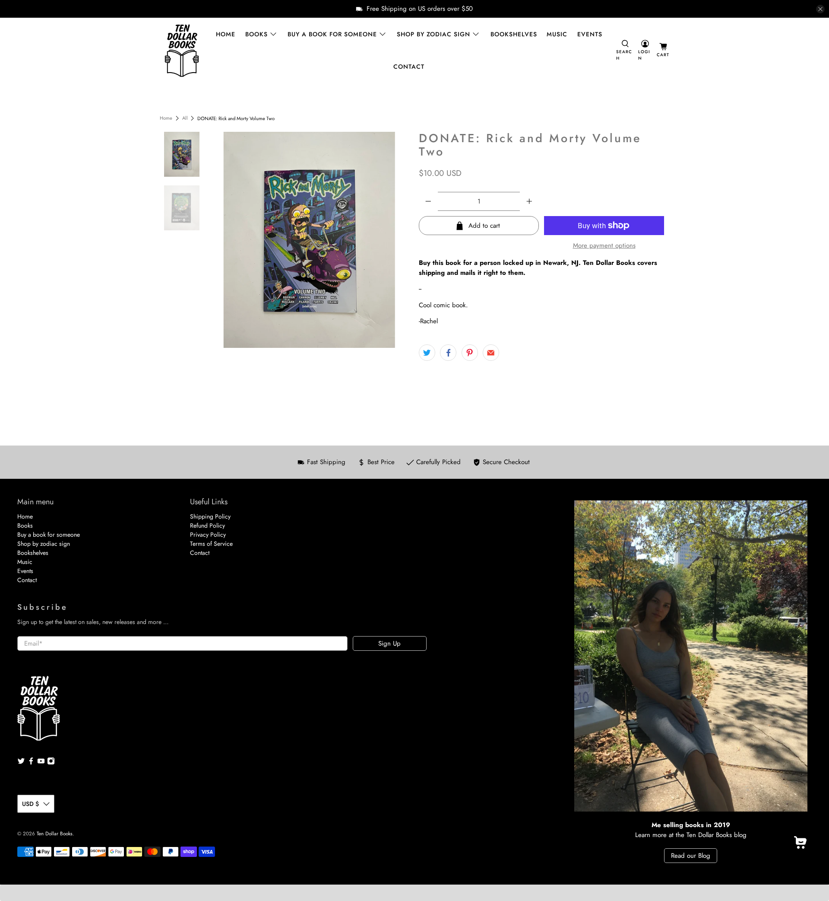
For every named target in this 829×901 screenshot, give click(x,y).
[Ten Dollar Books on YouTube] (41, 762)
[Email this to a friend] (491, 352)
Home (225, 34)
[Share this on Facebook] (448, 352)
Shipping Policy (210, 516)
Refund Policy (207, 525)
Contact (408, 66)
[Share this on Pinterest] (470, 352)
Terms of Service (211, 543)
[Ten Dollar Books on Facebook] (31, 762)
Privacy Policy (208, 534)
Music (557, 34)
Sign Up (389, 643)
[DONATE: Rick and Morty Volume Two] (310, 240)
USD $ (30, 803)
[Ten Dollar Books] (182, 50)
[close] (820, 9)
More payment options (604, 245)
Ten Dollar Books (55, 833)
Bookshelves (513, 34)
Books (256, 34)
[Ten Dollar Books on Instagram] (51, 762)
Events (589, 34)
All (185, 118)
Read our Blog (690, 855)
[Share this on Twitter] (427, 352)
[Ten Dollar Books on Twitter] (21, 762)
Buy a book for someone (332, 34)
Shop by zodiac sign (433, 34)
